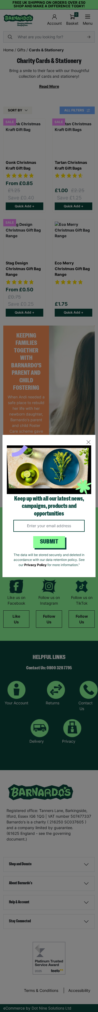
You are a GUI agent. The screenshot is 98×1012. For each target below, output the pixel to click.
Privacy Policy (35, 565)
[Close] (88, 442)
